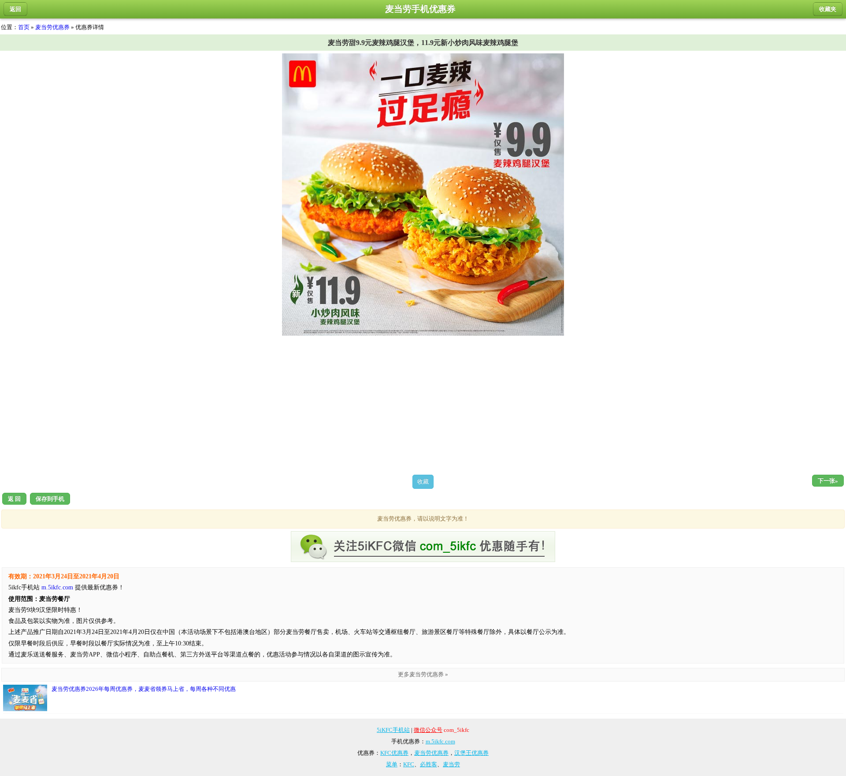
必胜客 (428, 764)
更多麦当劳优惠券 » (423, 674)
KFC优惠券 (394, 753)
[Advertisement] (423, 405)
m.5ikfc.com (57, 587)
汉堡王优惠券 (471, 753)
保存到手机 (50, 498)
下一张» (828, 480)
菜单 (391, 764)
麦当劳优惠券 (52, 27)
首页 (24, 27)
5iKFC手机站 (393, 730)
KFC (408, 764)
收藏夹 (827, 9)
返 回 (14, 498)
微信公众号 (428, 730)
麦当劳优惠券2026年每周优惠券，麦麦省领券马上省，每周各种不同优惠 (144, 689)
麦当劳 (451, 764)
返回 (15, 9)
